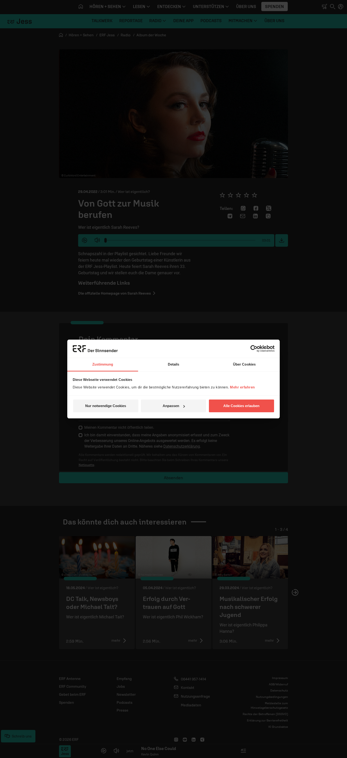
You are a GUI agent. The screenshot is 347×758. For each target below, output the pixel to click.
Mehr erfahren (242, 387)
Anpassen (171, 406)
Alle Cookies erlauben (241, 406)
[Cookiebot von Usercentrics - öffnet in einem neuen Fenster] (254, 348)
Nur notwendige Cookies (105, 406)
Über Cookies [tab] (244, 364)
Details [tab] (173, 364)
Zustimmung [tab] (102, 364)
